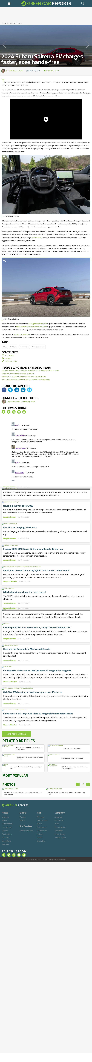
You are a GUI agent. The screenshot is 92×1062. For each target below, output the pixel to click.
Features (5, 844)
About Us (58, 817)
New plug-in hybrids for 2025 (18, 506)
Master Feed (42, 820)
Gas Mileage (7, 827)
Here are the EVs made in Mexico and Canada (26, 649)
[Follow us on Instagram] (14, 412)
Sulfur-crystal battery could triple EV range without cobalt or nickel (38, 713)
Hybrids (5, 830)
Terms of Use (60, 827)
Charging (5, 817)
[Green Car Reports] (46, 3)
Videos (22, 820)
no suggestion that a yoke (38, 323)
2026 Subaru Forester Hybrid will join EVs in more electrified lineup (26, 379)
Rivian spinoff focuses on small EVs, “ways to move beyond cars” (37, 627)
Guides (39, 837)
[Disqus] (46, 451)
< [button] (78, 784)
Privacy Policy (60, 837)
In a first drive (36, 237)
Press (57, 823)
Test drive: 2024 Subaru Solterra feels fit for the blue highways (24, 376)
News (9, 23)
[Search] (83, 3)
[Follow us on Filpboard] (24, 412)
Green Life (41, 841)
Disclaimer (59, 830)
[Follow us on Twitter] (8, 412)
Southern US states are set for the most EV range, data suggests (37, 670)
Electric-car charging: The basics (20, 527)
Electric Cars (17, 23)
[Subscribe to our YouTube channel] (19, 412)
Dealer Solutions (26, 830)
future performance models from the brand (31, 326)
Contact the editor (10, 361)
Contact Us (59, 820)
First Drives (41, 827)
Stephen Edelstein (14, 70)
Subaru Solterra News (38, 347)
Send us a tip (9, 355)
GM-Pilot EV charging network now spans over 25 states (32, 692)
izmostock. (63, 859)
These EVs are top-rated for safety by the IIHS (18, 373)
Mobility (5, 820)
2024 (4, 347)
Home (4, 23)
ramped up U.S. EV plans (22, 334)
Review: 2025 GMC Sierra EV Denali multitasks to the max (33, 549)
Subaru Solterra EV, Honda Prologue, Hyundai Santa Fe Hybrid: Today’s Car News (30, 370)
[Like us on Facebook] (3, 412)
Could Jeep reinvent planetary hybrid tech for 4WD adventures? (36, 570)
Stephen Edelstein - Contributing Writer (21, 401)
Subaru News (24, 347)
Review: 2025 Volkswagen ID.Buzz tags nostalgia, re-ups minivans (29, 748)
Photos (23, 817)
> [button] (88, 784)
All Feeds (40, 817)
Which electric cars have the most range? (24, 592)
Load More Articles (16, 734)
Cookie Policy (60, 834)
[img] (4, 389)
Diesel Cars (6, 841)
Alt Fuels (5, 837)
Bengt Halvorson (9, 486)
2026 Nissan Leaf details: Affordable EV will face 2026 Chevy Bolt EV (46, 601)
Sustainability (7, 823)
